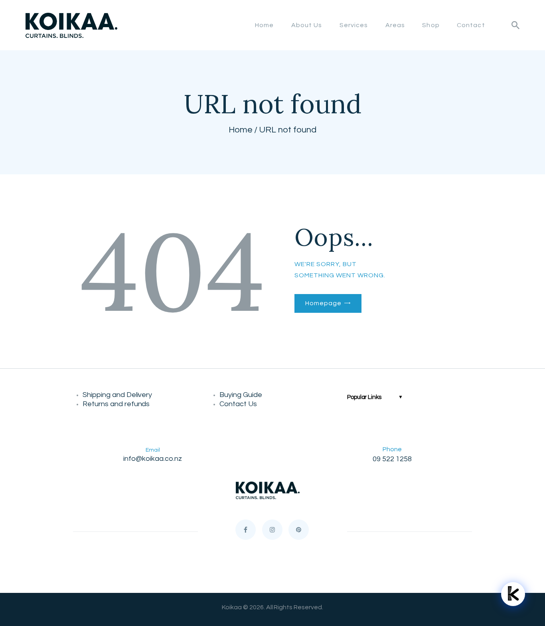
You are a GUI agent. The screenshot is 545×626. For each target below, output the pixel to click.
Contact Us (238, 404)
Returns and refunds (118, 404)
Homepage (323, 303)
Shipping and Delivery (119, 395)
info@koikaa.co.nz (152, 458)
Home (241, 129)
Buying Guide (241, 395)
